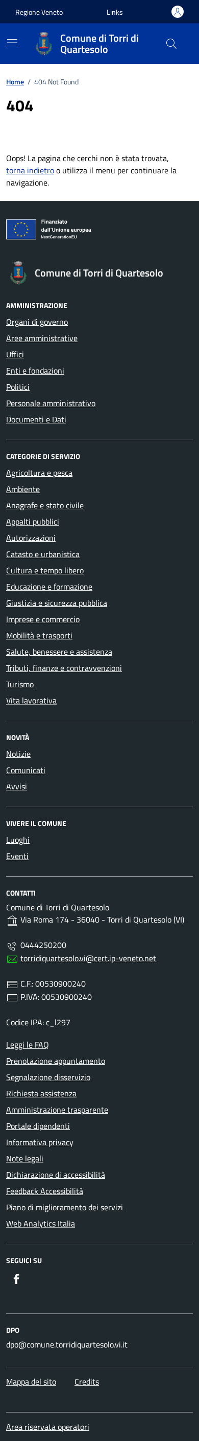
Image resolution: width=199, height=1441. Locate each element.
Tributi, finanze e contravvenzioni (64, 668)
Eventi (17, 856)
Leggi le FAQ (27, 1044)
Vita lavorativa (31, 700)
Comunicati (25, 770)
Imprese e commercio (43, 619)
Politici (18, 387)
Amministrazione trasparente (57, 1109)
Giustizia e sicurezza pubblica (56, 603)
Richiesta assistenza (41, 1093)
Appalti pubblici (32, 521)
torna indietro (30, 170)
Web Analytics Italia (40, 1223)
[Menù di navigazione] (12, 43)
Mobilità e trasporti (39, 635)
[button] (115, 12)
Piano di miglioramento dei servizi (64, 1207)
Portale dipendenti (38, 1126)
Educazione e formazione (49, 586)
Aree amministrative (42, 338)
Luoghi (18, 840)
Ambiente (23, 489)
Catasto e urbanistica (43, 554)
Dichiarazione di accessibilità (55, 1175)
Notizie (18, 754)
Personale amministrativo (50, 403)
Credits (86, 1381)
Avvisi (16, 786)
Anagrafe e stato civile (45, 505)
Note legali (24, 1158)
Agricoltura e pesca (39, 473)
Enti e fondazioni (35, 370)
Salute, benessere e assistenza (59, 652)
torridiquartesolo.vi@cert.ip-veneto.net (88, 958)
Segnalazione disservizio (48, 1077)
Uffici (15, 354)
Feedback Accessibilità (44, 1191)
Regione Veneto (39, 12)
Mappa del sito (31, 1381)
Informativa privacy (39, 1142)
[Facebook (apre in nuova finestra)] (16, 1279)
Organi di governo (37, 322)
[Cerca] (171, 44)
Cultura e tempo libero (45, 570)
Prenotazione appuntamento (55, 1061)
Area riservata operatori (47, 1427)
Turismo (20, 684)
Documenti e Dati (36, 419)
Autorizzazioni (31, 538)
